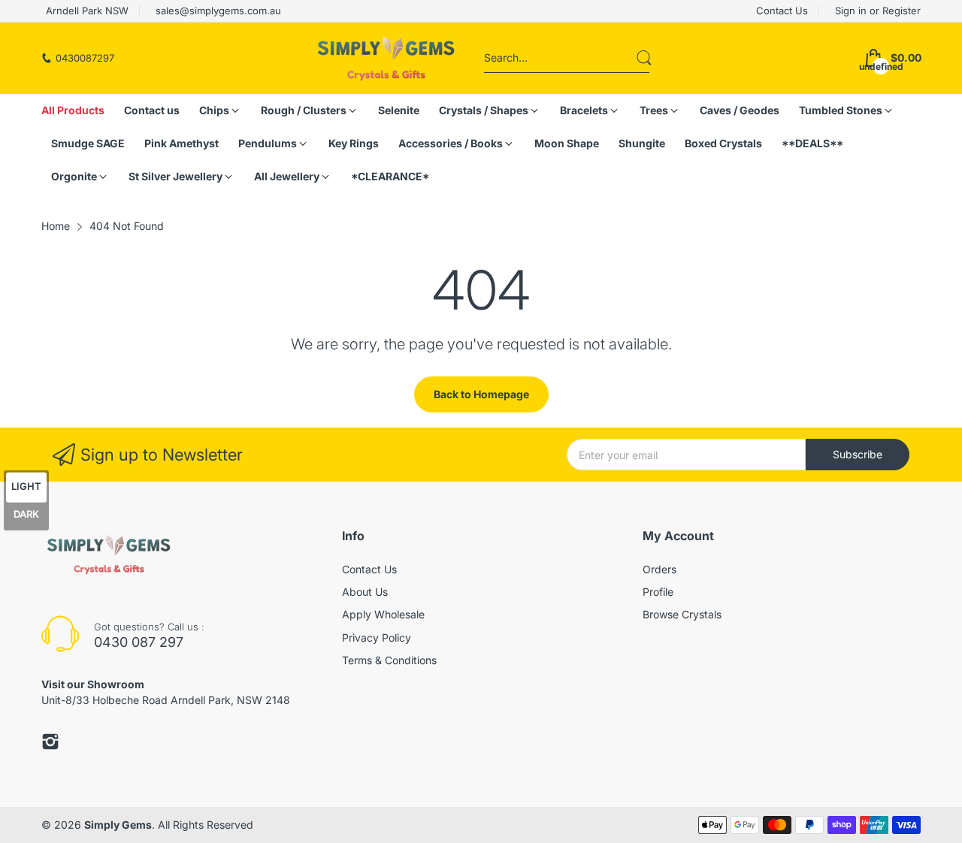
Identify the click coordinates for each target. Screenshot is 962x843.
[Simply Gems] (386, 58)
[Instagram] (50, 742)
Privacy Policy (376, 637)
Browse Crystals (682, 614)
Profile (658, 591)
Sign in (852, 11)
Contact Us (369, 569)
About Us (365, 591)
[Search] (644, 58)
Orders (659, 569)
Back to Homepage (481, 394)
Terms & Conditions (389, 660)
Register (901, 11)
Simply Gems (118, 824)
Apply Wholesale (383, 614)
